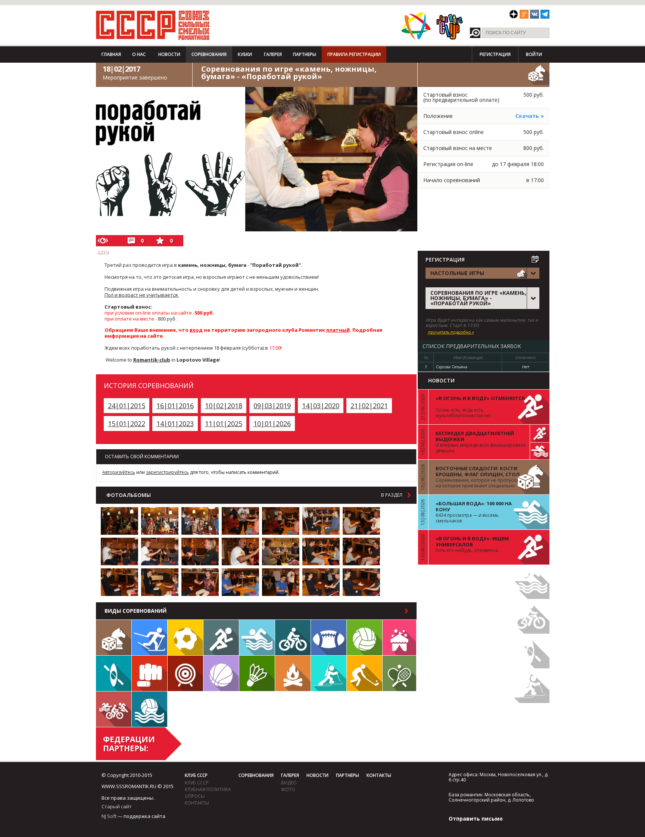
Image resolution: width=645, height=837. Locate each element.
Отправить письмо (476, 818)
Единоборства (149, 673)
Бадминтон (257, 673)
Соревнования (209, 54)
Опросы (195, 796)
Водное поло (149, 709)
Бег (221, 637)
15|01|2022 (126, 423)
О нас (139, 54)
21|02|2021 (369, 405)
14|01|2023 (175, 423)
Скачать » (529, 115)
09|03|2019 (272, 405)
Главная (111, 54)
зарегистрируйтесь (167, 472)
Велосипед (293, 637)
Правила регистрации (354, 54)
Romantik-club (151, 359)
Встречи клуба (399, 637)
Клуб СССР (196, 775)
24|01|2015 (126, 405)
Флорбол (364, 673)
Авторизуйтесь (118, 472)
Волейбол (364, 637)
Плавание (257, 637)
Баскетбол (221, 673)
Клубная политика (208, 789)
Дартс (185, 673)
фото (288, 789)
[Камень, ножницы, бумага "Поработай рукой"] (119, 521)
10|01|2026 (272, 423)
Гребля (113, 673)
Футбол (185, 637)
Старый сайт (117, 806)
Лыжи (149, 637)
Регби (328, 637)
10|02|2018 (223, 405)
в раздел (391, 495)
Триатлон (113, 709)
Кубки (245, 54)
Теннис (399, 673)
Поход (293, 673)
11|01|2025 (223, 423)
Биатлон (328, 673)
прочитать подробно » (451, 332)
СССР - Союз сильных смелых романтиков (153, 25)
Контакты (197, 803)
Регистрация (495, 54)
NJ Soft (109, 816)
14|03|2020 (320, 405)
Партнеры (304, 54)
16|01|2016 (175, 405)
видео (289, 783)
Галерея (273, 54)
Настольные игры (113, 637)
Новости (169, 54)
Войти (534, 54)
